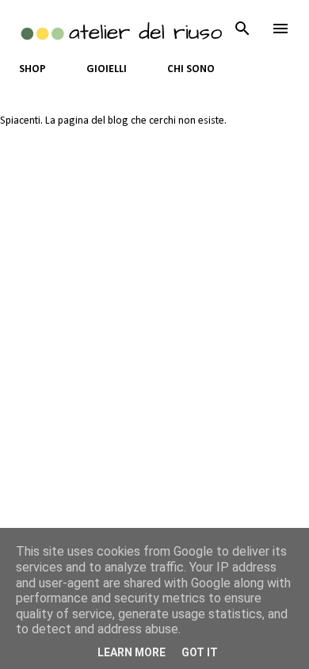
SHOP (32, 69)
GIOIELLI (106, 69)
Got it (199, 652)
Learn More (131, 652)
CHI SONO (191, 69)
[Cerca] (242, 28)
